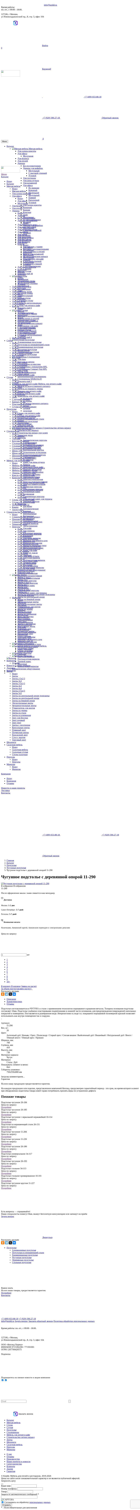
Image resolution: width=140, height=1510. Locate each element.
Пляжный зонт (19, 730)
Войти (45, 45)
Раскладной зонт (20, 735)
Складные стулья (20, 752)
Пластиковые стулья (21, 404)
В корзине (16, 986)
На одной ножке (25, 293)
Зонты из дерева (19, 710)
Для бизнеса (17, 206)
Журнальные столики (28, 283)
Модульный (34, 171)
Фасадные (22, 664)
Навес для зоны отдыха (34, 462)
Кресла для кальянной (28, 321)
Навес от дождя (30, 553)
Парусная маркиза (31, 558)
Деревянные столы (21, 350)
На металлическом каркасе (35, 256)
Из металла (23, 554)
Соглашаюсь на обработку (27, 1502)
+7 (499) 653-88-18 (9, 1319)
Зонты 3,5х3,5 (18, 683)
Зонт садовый (18, 720)
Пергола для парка (26, 568)
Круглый (16, 358)
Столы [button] (24, 276)
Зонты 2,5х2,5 (18, 678)
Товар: (4, 1491)
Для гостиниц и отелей (34, 251)
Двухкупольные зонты (28, 602)
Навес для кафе (30, 550)
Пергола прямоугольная (34, 484)
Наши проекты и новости (18, 1461)
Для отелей (17, 208)
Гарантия (11, 1471)
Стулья (10, 377)
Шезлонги (11, 742)
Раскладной (33, 200)
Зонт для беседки (20, 718)
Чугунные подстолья (21, 424)
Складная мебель (14, 745)
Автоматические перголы (35, 440)
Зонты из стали (19, 713)
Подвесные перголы (32, 487)
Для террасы (29, 531)
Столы (10, 340)
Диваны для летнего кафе (24, 473)
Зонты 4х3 (17, 686)
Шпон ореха (18, 453)
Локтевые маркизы (26, 637)
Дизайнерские (18, 394)
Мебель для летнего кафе (18, 460)
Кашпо (15, 507)
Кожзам (26, 210)
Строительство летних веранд (21, 512)
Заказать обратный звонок (40, 1321)
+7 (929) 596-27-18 (27, 1319)
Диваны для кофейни (27, 220)
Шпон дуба (17, 451)
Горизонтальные (25, 620)
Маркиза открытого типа (29, 644)
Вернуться (47, 1237)
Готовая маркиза (30, 523)
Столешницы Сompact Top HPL (32, 369)
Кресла (15, 306)
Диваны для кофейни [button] (33, 168)
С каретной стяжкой (32, 264)
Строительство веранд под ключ (33, 433)
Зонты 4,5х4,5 (18, 691)
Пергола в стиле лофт (28, 561)
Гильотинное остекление (34, 452)
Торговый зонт (19, 740)
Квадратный (18, 355)
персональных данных (39, 1502)
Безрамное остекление (28, 539)
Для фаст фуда (18, 301)
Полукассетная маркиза (29, 659)
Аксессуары (17, 509)
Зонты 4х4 (17, 688)
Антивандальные (20, 384)
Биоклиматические (26, 541)
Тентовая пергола (26, 595)
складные (27, 411)
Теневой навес (24, 661)
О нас (9, 1454)
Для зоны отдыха (31, 180)
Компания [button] (11, 660)
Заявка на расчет (29, 986)
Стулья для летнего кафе (23, 502)
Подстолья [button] (29, 340)
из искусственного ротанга (35, 403)
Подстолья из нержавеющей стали (33, 344)
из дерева (27, 401)
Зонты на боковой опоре (29, 599)
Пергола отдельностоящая (30, 576)
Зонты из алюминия (21, 715)
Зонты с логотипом (21, 725)
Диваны (16, 211)
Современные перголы (33, 496)
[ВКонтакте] (14, 994)
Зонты (9, 671)
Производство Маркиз (28, 430)
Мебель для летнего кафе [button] (50, 384)
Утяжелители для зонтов (23, 708)
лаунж (20, 492)
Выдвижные (23, 617)
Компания (6, 774)
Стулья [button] (24, 310)
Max (15, 23)
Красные (27, 212)
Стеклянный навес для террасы (37, 499)
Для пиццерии (19, 299)
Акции (10, 1469)
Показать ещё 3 (25, 381)
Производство (13, 1459)
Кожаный (32, 190)
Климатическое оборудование (26, 669)
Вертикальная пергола (33, 450)
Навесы (21, 558)
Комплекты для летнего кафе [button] (31, 396)
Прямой (32, 198)
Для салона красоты (32, 205)
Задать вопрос (7, 1216)
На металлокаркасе (26, 282)
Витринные (23, 615)
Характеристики (14, 1001)
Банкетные (17, 387)
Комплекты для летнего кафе (25, 478)
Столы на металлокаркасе (30, 303)
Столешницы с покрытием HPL (32, 367)
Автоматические (31, 509)
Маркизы (16, 598)
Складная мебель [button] (38, 646)
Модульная (23, 203)
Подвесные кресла (20, 505)
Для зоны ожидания (21, 289)
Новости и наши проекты (13, 788)
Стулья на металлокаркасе (30, 335)
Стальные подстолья (27, 354)
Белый (15, 348)
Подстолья (11, 409)
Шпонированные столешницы (32, 376)
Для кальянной (30, 183)
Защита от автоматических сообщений (20, 1494)
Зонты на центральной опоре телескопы (36, 594)
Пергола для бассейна (28, 566)
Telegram (10, 23)
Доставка (11, 668)
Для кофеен (23, 232)
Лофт (25, 215)
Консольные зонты (26, 626)
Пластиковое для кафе (33, 259)
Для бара (22, 359)
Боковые (21, 610)
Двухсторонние (30, 526)
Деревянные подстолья (22, 426)
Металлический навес (28, 647)
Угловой (32, 175)
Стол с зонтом (18, 737)
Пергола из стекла (26, 571)
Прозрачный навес (31, 491)
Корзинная (22, 634)
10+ (8, 981)
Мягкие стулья (19, 338)
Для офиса (17, 196)
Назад (9, 181)
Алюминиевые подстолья (29, 342)
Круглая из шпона (20, 441)
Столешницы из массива (29, 364)
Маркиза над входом (27, 642)
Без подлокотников (26, 218)
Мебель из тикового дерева (30, 389)
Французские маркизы (28, 666)
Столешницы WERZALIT (30, 379)
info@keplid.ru (50, 5)
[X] (10, 994)
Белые (15, 389)
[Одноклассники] (2, 994)
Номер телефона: (9, 1489)
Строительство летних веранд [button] (57, 428)
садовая (26, 408)
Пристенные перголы (28, 583)
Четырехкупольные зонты (30, 604)
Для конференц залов (22, 291)
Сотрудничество (14, 1464)
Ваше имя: (6, 1486)
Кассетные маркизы (27, 632)
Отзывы (10, 783)
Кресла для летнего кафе (29, 393)
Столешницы (13, 431)
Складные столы (25, 300)
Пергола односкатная (33, 479)
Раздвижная (28, 494)
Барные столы (18, 367)
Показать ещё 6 (25, 308)
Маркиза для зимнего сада (30, 639)
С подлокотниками (26, 333)
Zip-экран (27, 506)
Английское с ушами (33, 246)
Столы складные (20, 754)
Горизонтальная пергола (29, 549)
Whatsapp (4, 23)
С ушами (27, 269)
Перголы (16, 527)
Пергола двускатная (27, 563)
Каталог (5, 177)
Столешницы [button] (33, 357)
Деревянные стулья (21, 392)
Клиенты (11, 1466)
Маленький (33, 193)
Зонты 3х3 (17, 681)
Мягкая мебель (13, 186)
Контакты (5, 793)
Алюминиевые (24, 536)
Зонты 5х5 (17, 693)
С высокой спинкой (37, 173)
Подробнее (6, 1107)
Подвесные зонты (20, 732)
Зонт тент (16, 723)
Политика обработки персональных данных (74, 1321)
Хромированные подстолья (30, 347)
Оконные (22, 654)
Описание (11, 999)
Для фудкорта (18, 304)
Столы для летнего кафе (29, 305)
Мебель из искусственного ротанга (34, 386)
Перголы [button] (22, 438)
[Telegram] (6, 994)
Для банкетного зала (21, 287)
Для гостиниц (29, 178)
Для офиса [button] (28, 185)
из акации (22, 485)
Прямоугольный (25, 295)
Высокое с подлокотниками (36, 249)
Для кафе (27, 528)
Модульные (23, 279)
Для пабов (17, 296)
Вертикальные (30, 513)
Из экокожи (33, 188)
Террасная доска (25, 435)
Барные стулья (18, 402)
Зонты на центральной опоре (31, 597)
